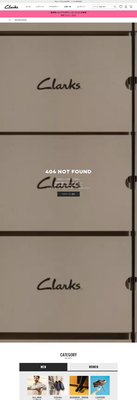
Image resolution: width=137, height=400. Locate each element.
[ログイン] (126, 6)
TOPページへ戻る (68, 194)
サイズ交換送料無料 (76, 1)
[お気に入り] (120, 6)
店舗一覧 (67, 7)
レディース (40, 7)
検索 (115, 6)
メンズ (28, 7)
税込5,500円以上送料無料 (62, 1)
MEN (43, 367)
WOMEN (93, 367)
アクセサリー (54, 7)
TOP (9, 20)
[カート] (130, 6)
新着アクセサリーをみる (68, 15)
